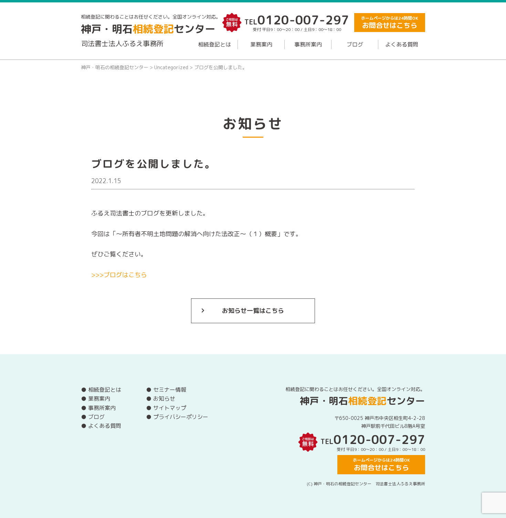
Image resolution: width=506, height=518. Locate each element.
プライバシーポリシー (180, 417)
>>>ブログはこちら (119, 275)
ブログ (355, 44)
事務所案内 (308, 44)
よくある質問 (401, 44)
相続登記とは (214, 44)
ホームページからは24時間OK (389, 22)
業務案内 (261, 44)
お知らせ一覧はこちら (253, 310)
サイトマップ (169, 408)
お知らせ (164, 398)
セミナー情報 (169, 389)
